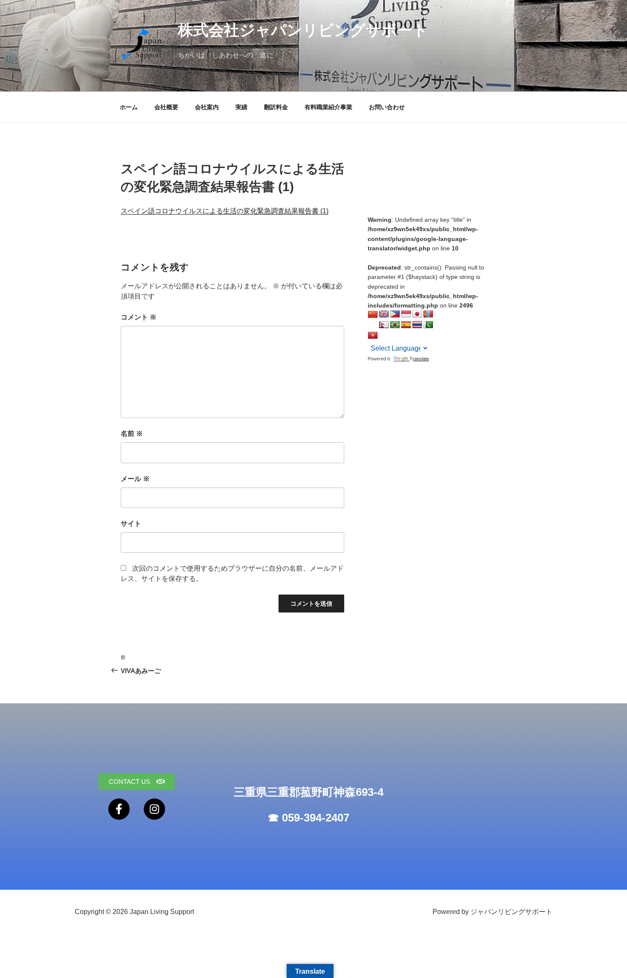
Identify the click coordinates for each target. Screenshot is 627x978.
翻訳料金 (276, 107)
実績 (241, 107)
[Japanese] (417, 314)
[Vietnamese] (373, 335)
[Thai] (417, 325)
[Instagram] (154, 809)
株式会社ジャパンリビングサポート (303, 30)
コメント (139, 317)
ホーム (129, 107)
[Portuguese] (395, 325)
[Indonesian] (406, 314)
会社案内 (207, 107)
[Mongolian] (428, 314)
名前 (132, 433)
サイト (131, 523)
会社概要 (166, 107)
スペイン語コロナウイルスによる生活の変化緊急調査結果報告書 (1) (224, 211)
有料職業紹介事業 (328, 107)
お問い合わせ (387, 107)
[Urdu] (428, 325)
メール (135, 478)
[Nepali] (384, 325)
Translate (419, 358)
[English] (384, 314)
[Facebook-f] (119, 809)
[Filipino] (395, 314)
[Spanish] (406, 325)
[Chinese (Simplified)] (373, 315)
